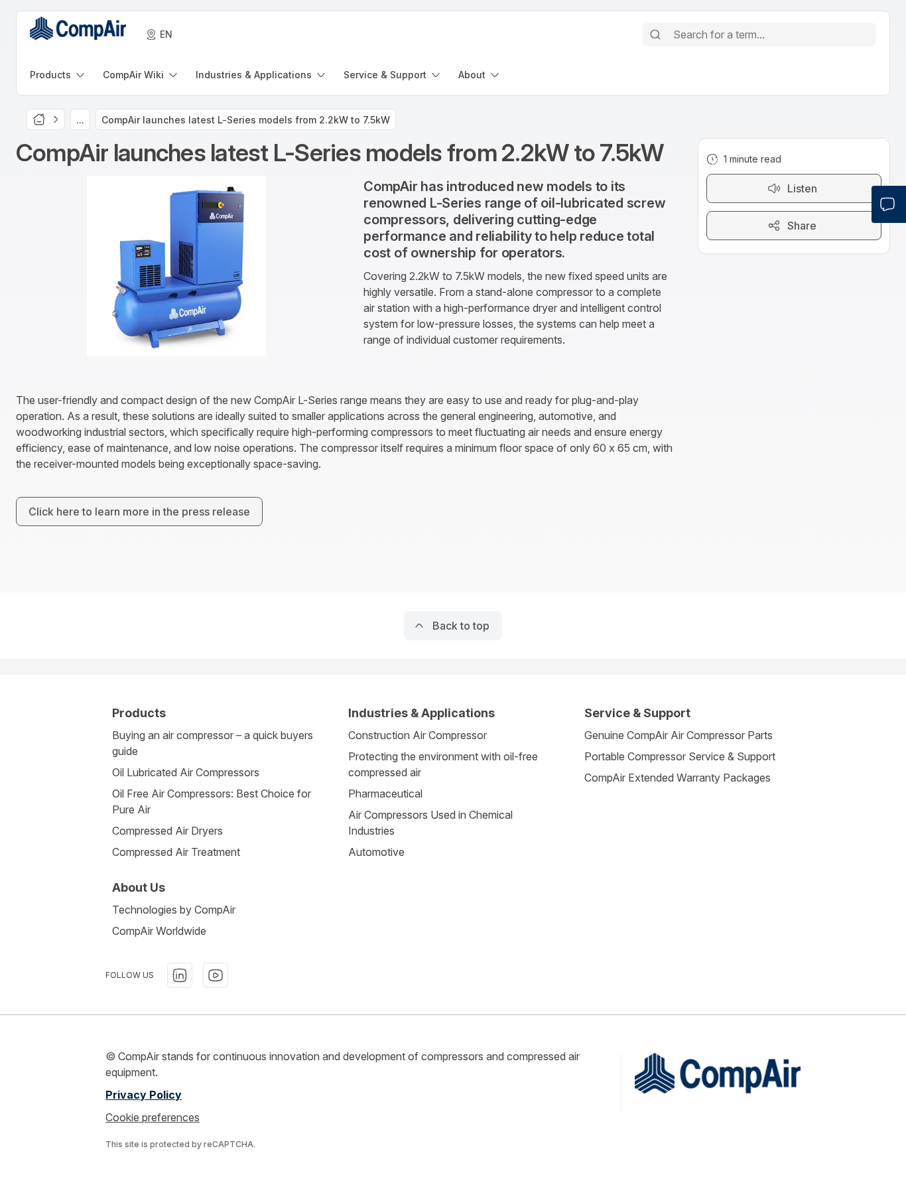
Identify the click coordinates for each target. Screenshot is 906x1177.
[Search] (655, 34)
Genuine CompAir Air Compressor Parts (678, 735)
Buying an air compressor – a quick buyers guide (212, 743)
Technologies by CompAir (173, 909)
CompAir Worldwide (159, 930)
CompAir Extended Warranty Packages (677, 777)
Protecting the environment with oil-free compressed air (443, 764)
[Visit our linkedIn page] (179, 975)
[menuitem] (58, 75)
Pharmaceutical (385, 793)
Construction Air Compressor (417, 735)
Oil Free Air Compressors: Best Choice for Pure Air (211, 801)
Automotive (376, 852)
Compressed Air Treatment (176, 852)
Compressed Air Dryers (167, 830)
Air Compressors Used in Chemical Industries (430, 822)
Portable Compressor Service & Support (679, 756)
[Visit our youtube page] (215, 975)
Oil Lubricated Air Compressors (185, 772)
